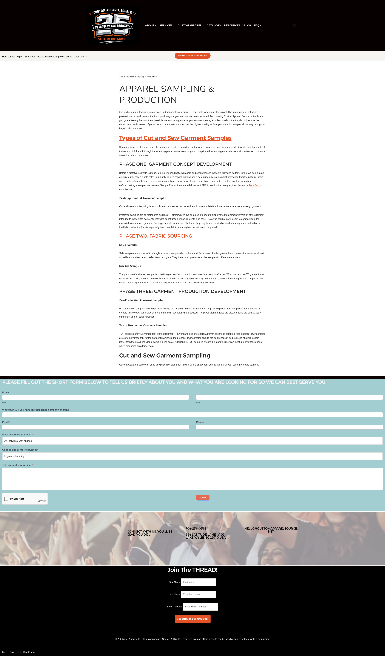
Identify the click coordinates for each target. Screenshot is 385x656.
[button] (155, 25)
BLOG (247, 25)
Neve (5, 652)
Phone (200, 422)
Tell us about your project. (17, 465)
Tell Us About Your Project (193, 55)
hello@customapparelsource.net (271, 530)
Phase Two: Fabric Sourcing (155, 236)
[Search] (295, 25)
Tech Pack (254, 185)
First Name (174, 582)
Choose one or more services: (20, 450)
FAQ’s (257, 25)
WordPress (29, 652)
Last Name (174, 594)
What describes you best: (17, 434)
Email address (174, 606)
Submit (202, 497)
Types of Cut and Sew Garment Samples (175, 137)
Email (6, 422)
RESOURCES (232, 25)
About (122, 76)
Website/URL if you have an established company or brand (35, 410)
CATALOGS (214, 25)
